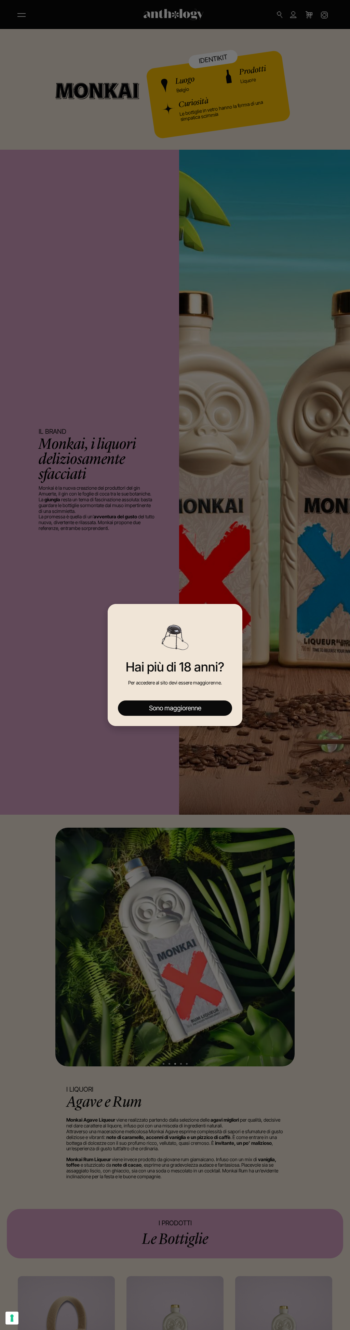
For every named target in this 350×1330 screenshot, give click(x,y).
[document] (175, 665)
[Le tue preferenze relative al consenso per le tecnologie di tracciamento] (11, 1318)
